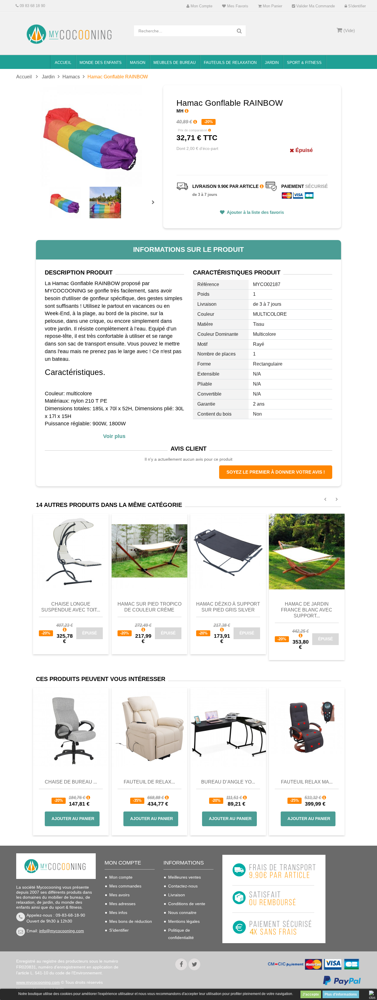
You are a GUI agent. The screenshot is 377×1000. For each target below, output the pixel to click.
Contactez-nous (183, 886)
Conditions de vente (186, 903)
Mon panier (272, 6)
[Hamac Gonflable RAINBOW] (65, 202)
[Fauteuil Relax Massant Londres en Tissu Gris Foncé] (307, 727)
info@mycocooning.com (61, 930)
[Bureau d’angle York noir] (228, 727)
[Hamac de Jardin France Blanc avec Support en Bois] (307, 551)
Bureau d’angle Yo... (228, 781)
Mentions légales (184, 921)
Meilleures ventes (184, 877)
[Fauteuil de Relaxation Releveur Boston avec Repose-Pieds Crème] (149, 727)
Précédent (49, 195)
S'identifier (356, 6)
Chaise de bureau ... (71, 781)
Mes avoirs (119, 894)
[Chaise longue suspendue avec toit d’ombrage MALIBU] (71, 551)
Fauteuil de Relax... (149, 781)
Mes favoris (237, 6)
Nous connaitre (182, 912)
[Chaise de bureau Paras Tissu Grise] (71, 727)
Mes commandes (125, 886)
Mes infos (118, 912)
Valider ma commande (315, 6)
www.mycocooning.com (38, 982)
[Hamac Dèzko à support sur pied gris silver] (228, 551)
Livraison (176, 894)
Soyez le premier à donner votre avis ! (275, 472)
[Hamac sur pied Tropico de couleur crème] (149, 551)
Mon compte (200, 6)
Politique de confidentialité (181, 934)
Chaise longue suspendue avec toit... (70, 606)
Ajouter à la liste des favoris (255, 212)
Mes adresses (122, 903)
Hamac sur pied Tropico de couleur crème (149, 606)
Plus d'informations (341, 994)
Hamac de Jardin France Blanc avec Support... (306, 609)
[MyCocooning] (70, 34)
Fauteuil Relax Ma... (307, 781)
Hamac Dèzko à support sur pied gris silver (228, 606)
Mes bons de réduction (130, 921)
